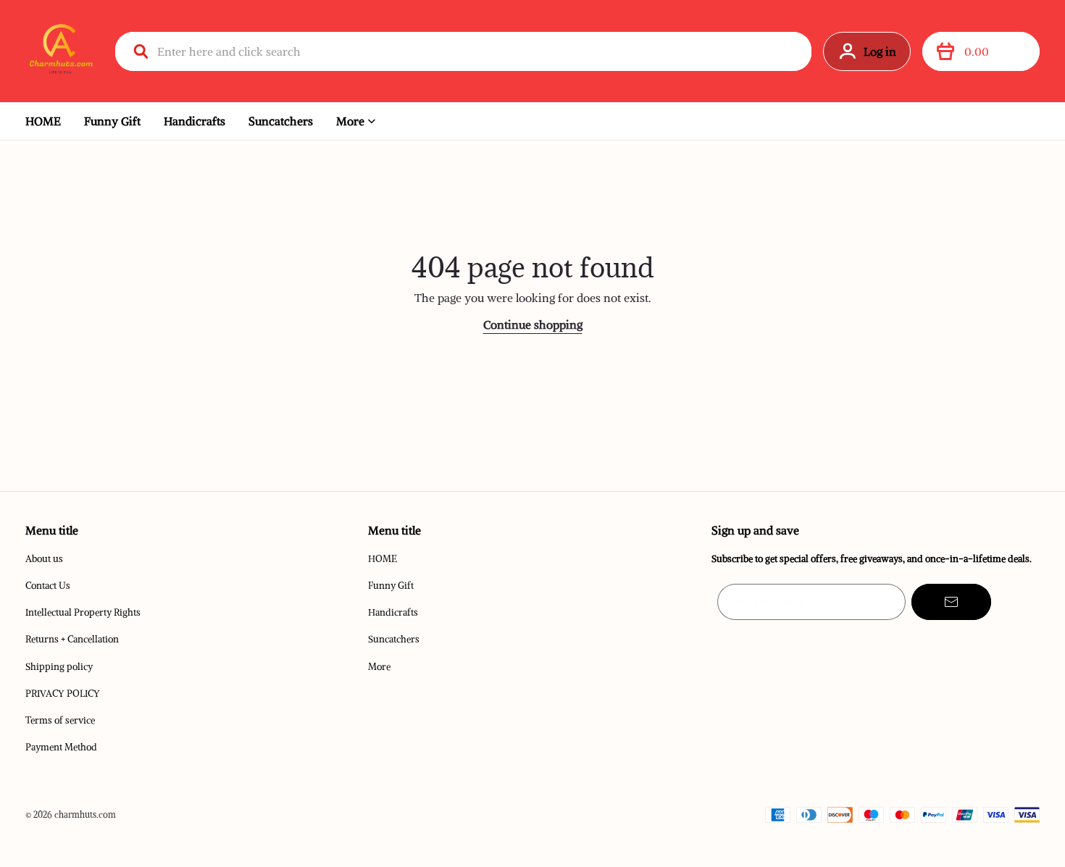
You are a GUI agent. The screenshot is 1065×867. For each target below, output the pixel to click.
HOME (43, 121)
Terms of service (60, 720)
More (350, 121)
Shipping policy (59, 667)
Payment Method (61, 747)
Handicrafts (194, 121)
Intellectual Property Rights (83, 612)
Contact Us (47, 585)
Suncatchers (280, 121)
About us (44, 559)
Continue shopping (532, 324)
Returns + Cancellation (72, 639)
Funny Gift (112, 121)
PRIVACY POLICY (62, 693)
